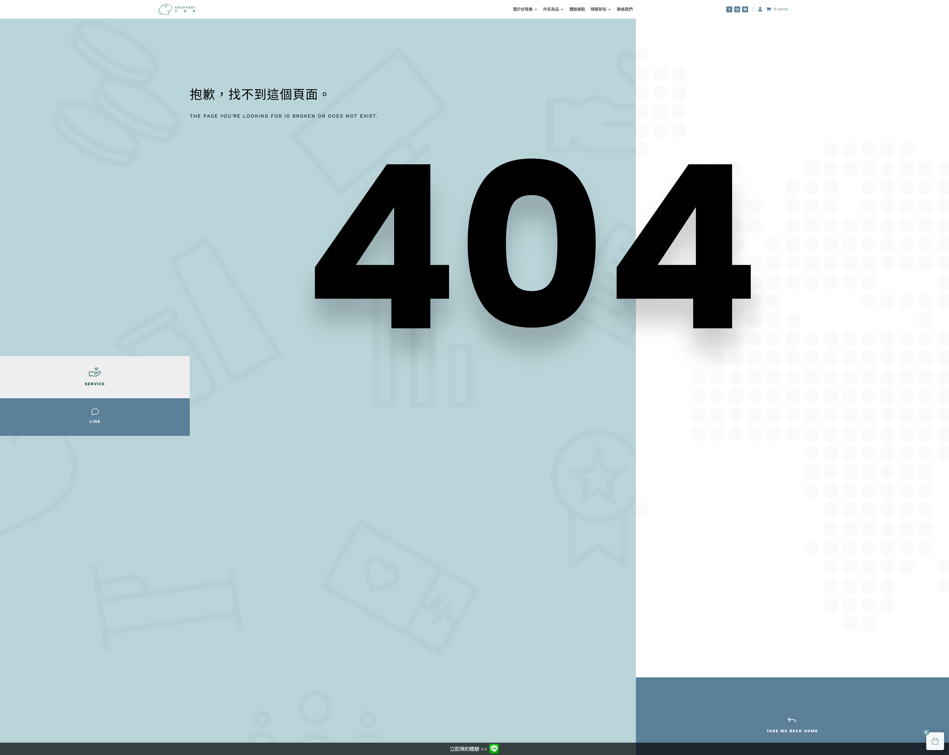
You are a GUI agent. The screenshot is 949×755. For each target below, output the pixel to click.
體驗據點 (577, 9)
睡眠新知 (598, 9)
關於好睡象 (523, 9)
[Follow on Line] (745, 9)
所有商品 (551, 9)
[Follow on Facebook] (729, 9)
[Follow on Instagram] (737, 9)
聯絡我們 (625, 9)
